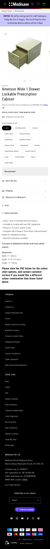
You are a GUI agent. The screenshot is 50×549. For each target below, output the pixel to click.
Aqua (34, 157)
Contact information (26, 543)
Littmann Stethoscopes (14, 410)
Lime (8, 128)
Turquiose (10, 140)
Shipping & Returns (12, 342)
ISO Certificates (11, 405)
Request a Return (11, 434)
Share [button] (6, 205)
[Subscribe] (38, 500)
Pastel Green (26, 134)
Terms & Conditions (12, 354)
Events (7, 319)
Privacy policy (38, 539)
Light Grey (10, 134)
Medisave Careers (12, 330)
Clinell (7, 387)
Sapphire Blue (26, 140)
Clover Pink (11, 146)
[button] (5, 4)
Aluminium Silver (13, 151)
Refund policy (27, 539)
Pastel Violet (31, 151)
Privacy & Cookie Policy (14, 336)
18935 (24, 480)
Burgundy (26, 146)
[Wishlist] (38, 4)
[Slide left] (19, 81)
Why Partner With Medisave (16, 365)
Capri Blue (10, 163)
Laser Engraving (11, 416)
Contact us (9, 307)
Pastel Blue (21, 157)
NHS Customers (11, 428)
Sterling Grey (22, 128)
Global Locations (11, 399)
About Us (8, 301)
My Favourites (10, 422)
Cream (36, 128)
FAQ (6, 393)
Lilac (8, 157)
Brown (39, 146)
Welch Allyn (9, 445)
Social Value (10, 348)
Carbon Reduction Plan (14, 313)
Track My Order (11, 440)
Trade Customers (11, 359)
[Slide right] (30, 81)
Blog (7, 381)
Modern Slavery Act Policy (15, 325)
